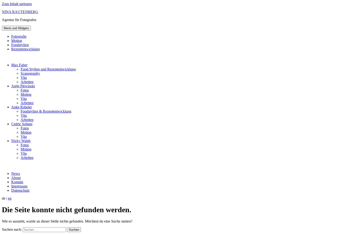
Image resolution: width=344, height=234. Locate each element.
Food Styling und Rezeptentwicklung (48, 69)
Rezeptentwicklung (25, 49)
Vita (24, 78)
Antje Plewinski (23, 86)
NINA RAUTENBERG (20, 12)
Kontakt (17, 182)
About (16, 178)
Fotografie (18, 36)
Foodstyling (20, 45)
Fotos (25, 90)
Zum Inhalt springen (17, 4)
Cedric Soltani (21, 124)
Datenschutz (20, 190)
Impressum (19, 186)
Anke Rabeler (21, 107)
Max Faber (19, 65)
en (9, 198)
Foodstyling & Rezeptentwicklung (46, 111)
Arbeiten (27, 82)
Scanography (30, 73)
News (15, 174)
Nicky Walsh (20, 141)
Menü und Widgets (16, 28)
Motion (16, 41)
